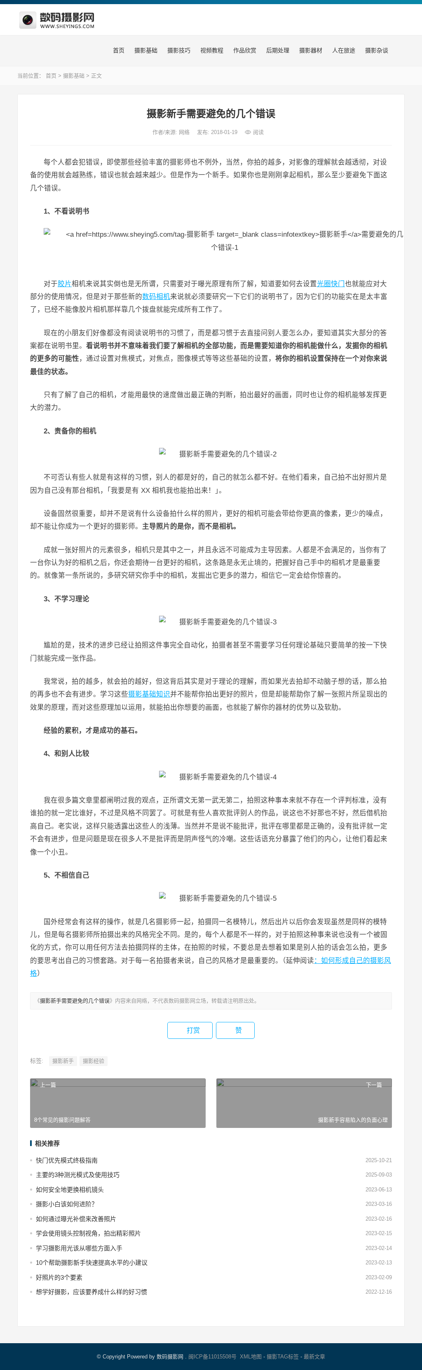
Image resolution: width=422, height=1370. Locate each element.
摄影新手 (63, 1061)
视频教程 (211, 50)
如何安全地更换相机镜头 (70, 1189)
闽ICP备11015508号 (212, 1357)
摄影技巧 (178, 50)
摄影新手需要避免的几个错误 (75, 1001)
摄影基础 (145, 50)
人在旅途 (343, 50)
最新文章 (314, 1357)
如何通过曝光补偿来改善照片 (76, 1218)
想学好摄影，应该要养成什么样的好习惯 (91, 1291)
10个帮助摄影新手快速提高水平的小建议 (92, 1262)
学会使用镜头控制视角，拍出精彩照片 (88, 1233)
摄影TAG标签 (283, 1357)
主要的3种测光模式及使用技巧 (78, 1174)
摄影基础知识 (149, 694)
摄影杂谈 (375, 50)
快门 (338, 283)
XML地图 (251, 1357)
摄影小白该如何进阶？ (67, 1204)
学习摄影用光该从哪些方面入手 (79, 1248)
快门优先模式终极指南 (67, 1160)
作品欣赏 (244, 50)
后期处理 (277, 50)
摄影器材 (310, 50)
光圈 (324, 283)
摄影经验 (93, 1061)
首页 (117, 50)
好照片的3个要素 (59, 1277)
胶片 (65, 283)
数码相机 (156, 296)
